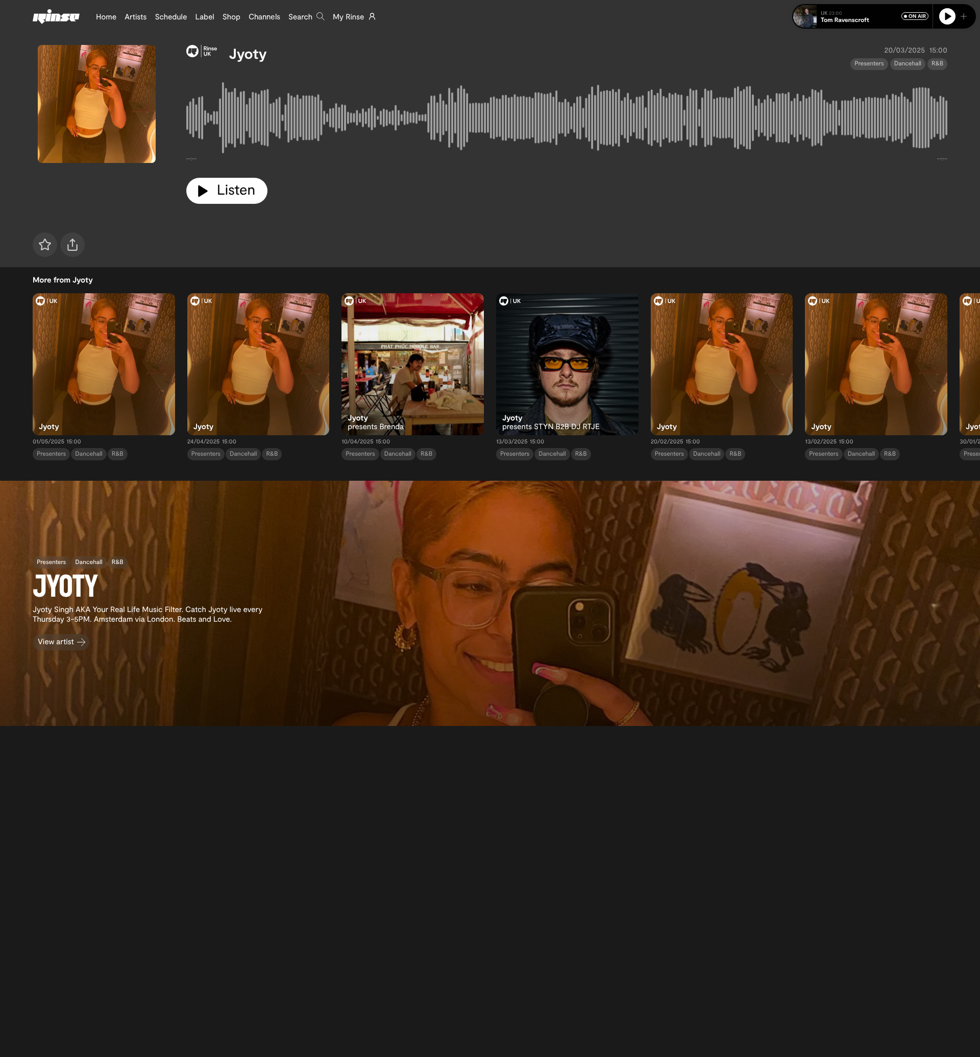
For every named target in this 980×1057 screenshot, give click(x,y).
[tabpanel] (566, 120)
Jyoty (248, 53)
